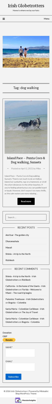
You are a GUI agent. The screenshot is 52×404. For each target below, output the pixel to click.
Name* (9, 347)
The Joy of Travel (30, 312)
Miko (38, 168)
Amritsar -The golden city (17, 235)
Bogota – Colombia (17, 302)
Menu (46, 18)
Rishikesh (10, 260)
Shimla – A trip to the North (18, 254)
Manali (9, 247)
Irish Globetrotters (26, 5)
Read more (26, 201)
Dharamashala (12, 241)
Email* (9, 361)
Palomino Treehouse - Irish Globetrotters (25, 299)
